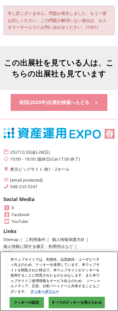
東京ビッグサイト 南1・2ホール (40, 169)
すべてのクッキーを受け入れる (77, 302)
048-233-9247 (24, 186)
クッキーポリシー (44, 291)
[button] (59, 102)
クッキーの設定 (26, 302)
